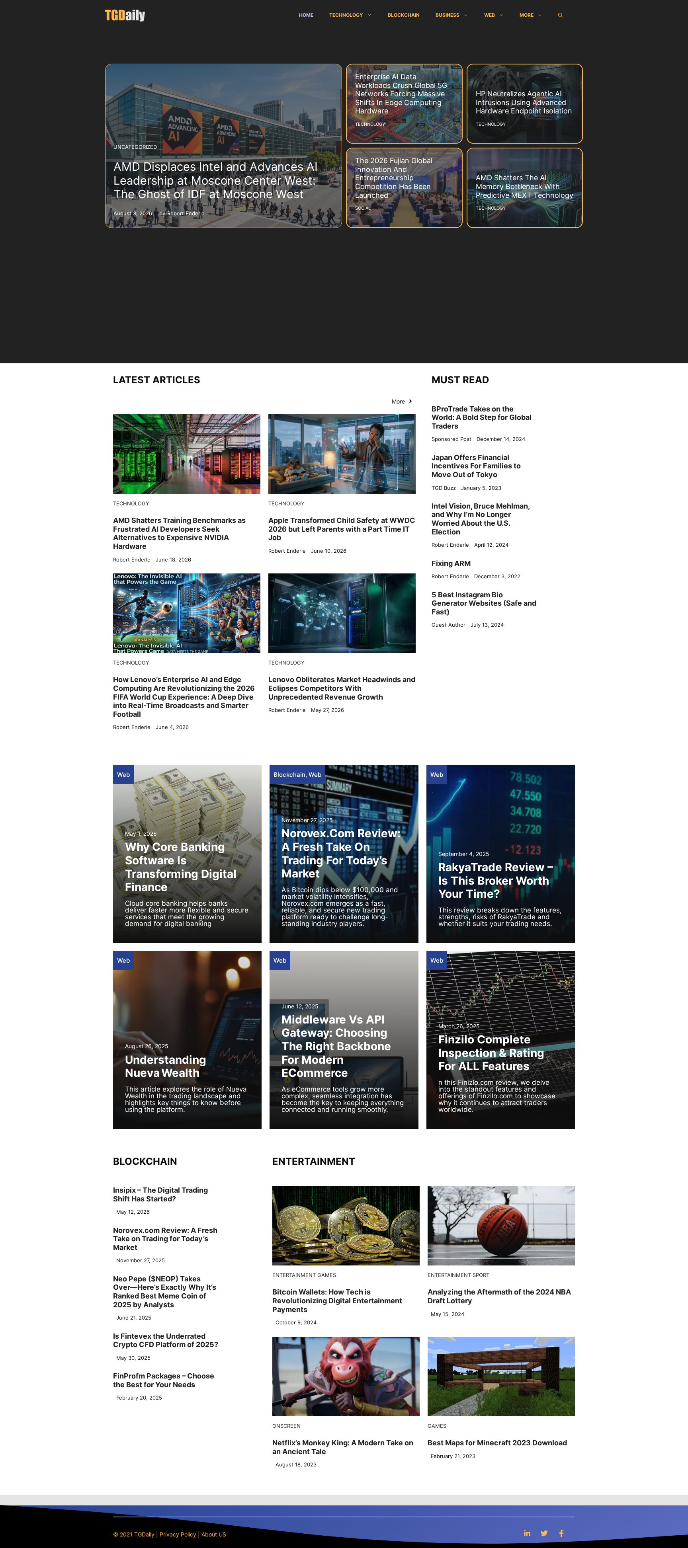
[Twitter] (544, 1533)
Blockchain (404, 15)
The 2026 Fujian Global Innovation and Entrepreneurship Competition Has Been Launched (393, 177)
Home (306, 15)
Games (326, 1275)
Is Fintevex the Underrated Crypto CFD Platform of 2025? (165, 1340)
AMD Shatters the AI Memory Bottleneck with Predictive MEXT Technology (524, 186)
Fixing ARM (451, 563)
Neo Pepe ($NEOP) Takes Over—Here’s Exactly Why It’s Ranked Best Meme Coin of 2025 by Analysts (164, 1292)
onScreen (286, 1426)
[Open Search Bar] (560, 15)
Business (447, 15)
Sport (481, 1275)
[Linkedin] (527, 1533)
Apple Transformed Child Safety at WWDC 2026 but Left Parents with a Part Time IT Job (341, 529)
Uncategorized (135, 147)
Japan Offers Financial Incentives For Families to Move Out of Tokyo (476, 465)
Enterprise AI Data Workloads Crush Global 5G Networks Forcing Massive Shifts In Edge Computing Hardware (401, 93)
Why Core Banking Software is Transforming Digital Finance (180, 867)
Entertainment (294, 1275)
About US (213, 1534)
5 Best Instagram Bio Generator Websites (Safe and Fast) (484, 603)
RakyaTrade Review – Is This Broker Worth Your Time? (495, 880)
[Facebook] (561, 1533)
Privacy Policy (178, 1534)
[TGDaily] (125, 15)
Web (489, 15)
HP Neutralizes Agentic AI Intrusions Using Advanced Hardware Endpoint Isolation (524, 102)
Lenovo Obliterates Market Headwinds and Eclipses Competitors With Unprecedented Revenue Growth (341, 688)
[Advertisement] (344, 291)
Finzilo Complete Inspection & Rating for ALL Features (491, 1053)
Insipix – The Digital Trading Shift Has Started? (160, 1194)
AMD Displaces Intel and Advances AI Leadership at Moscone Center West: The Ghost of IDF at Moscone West (215, 180)
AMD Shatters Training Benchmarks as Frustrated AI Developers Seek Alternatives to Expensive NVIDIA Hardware (179, 533)
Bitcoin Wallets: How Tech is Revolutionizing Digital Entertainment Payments (337, 1300)
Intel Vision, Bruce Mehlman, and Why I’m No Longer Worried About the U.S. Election (481, 518)
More (527, 15)
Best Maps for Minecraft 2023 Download (497, 1443)
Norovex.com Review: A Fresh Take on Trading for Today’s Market (341, 853)
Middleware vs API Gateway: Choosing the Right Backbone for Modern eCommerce (336, 1046)
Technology (346, 15)
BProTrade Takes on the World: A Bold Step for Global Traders (482, 417)
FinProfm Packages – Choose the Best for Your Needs (163, 1380)
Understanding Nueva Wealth (165, 1066)
